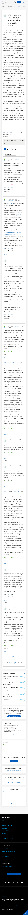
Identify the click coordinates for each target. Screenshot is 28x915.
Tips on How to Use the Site (14, 770)
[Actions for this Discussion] (24, 133)
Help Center (4, 836)
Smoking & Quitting (8, 682)
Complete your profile (14, 782)
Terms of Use (4, 905)
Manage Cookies (17, 905)
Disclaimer (4, 833)
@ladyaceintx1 (17, 326)
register (16, 662)
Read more (14, 761)
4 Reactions (6, 252)
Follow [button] (22, 676)
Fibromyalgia (6, 694)
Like (4, 134)
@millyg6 (9, 203)
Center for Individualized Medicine (8, 851)
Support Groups (11, 6)
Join (19, 2)
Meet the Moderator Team (7, 825)
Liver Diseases (6, 699)
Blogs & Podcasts (22, 6)
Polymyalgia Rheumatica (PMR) (10, 676)
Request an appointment (14, 716)
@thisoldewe (15, 607)
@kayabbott (16, 491)
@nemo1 (14, 259)
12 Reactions (6, 191)
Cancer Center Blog (5, 848)
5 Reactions (6, 483)
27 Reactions (5, 136)
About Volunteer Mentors (6, 828)
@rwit (12, 439)
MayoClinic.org (4, 896)
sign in (10, 662)
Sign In (24, 2)
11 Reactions (6, 598)
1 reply (5, 460)
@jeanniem (15, 362)
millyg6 (15, 27)
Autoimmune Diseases (8, 12)
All (24, 673)
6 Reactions (6, 455)
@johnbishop (10, 200)
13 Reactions (6, 560)
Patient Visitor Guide (5, 856)
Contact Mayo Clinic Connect (7, 838)
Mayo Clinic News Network (7, 866)
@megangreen (17, 568)
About (3, 820)
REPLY (5, 193)
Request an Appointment (14, 874)
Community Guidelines (6, 830)
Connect (7, 2)
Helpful (7, 134)
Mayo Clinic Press (5, 853)
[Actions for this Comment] (23, 188)
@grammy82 (16, 159)
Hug (11, 134)
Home (3, 6)
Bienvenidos (14, 803)
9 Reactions (6, 318)
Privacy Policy (11, 905)
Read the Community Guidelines (11, 734)
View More (14, 656)
